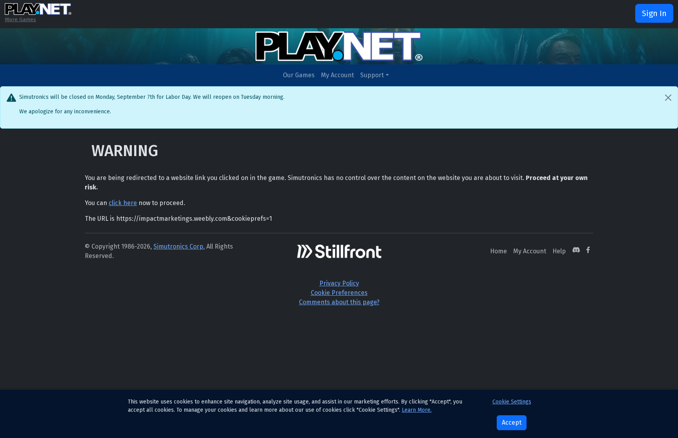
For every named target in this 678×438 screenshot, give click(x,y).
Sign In (654, 13)
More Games (20, 19)
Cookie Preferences (339, 292)
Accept (511, 422)
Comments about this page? (339, 302)
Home (498, 251)
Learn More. (417, 410)
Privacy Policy (339, 283)
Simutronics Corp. (179, 246)
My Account (337, 75)
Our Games (299, 75)
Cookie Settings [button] (511, 401)
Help (559, 251)
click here (123, 203)
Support (372, 75)
